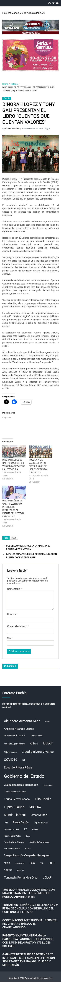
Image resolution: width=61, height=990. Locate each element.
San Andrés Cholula (14, 842)
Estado (7, 98)
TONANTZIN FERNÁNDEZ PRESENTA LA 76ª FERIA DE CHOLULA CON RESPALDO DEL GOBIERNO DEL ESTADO (30, 908)
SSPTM (20, 870)
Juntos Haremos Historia (15, 791)
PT (25, 829)
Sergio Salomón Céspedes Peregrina (26, 855)
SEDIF (14, 538)
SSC (32, 863)
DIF (24, 759)
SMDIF (7, 863)
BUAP (48, 743)
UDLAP (47, 877)
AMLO (47, 722)
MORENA (35, 807)
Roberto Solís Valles (12, 836)
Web (9, 638)
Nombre (12, 614)
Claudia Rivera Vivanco (38, 752)
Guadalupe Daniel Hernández (21, 784)
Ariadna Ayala (36, 735)
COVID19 (10, 760)
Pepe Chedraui (41, 822)
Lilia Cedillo (43, 799)
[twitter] (53, 3)
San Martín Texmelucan (39, 842)
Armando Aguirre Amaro (14, 744)
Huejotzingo (47, 785)
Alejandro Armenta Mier (22, 721)
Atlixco (34, 743)
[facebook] (49, 3)
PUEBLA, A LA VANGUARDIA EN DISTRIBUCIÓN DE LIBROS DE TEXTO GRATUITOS (38, 466)
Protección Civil (11, 829)
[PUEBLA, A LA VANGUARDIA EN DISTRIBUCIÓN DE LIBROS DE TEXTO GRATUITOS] (40, 451)
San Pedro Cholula (12, 848)
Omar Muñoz (39, 815)
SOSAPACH (19, 863)
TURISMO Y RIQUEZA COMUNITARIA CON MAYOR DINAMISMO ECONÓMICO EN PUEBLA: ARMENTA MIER (28, 893)
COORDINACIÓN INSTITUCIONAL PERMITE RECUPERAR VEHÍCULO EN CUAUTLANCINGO (29, 924)
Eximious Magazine (43, 978)
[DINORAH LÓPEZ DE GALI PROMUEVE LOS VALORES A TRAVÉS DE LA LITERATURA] (14, 451)
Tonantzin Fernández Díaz (20, 877)
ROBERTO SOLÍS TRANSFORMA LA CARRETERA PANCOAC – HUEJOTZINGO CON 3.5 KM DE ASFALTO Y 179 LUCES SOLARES (27, 941)
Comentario (14, 589)
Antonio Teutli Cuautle (14, 735)
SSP (41, 863)
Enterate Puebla (12, 128)
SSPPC (8, 870)
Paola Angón (21, 822)
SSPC (52, 863)
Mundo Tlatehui (15, 815)
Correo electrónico (18, 626)
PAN (6, 823)
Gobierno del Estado (24, 776)
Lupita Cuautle (14, 807)
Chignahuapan (10, 752)
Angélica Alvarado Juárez (19, 728)
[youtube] (57, 3)
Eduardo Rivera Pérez (18, 767)
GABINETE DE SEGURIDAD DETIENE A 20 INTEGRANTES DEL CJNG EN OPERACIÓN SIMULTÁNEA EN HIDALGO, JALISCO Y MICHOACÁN (28, 960)
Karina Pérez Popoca (17, 799)
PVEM (35, 829)
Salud (28, 836)
